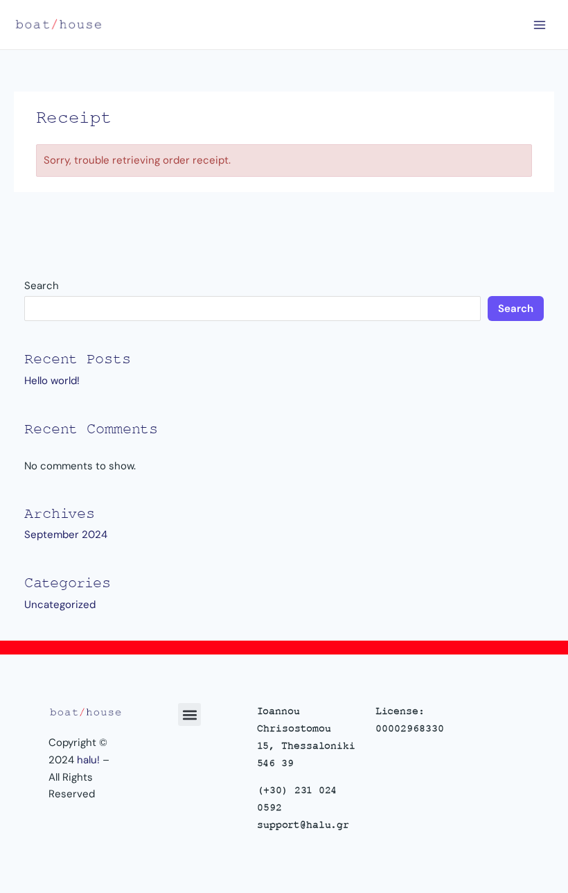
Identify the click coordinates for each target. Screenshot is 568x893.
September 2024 (65, 534)
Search (41, 286)
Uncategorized (60, 605)
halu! (88, 760)
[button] (189, 714)
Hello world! (52, 381)
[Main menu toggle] (540, 25)
